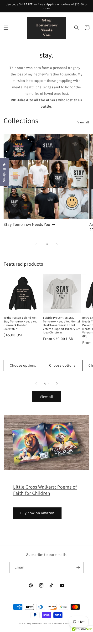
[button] (6, 27)
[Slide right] (57, 244)
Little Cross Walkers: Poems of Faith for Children (45, 490)
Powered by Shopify (64, 623)
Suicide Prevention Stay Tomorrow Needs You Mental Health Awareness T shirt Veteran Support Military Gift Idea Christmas (61, 325)
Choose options (23, 365)
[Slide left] (36, 244)
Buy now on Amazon (37, 513)
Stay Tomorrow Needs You (27, 224)
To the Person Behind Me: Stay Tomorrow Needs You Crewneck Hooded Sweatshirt (20, 323)
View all (83, 122)
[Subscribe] (78, 567)
